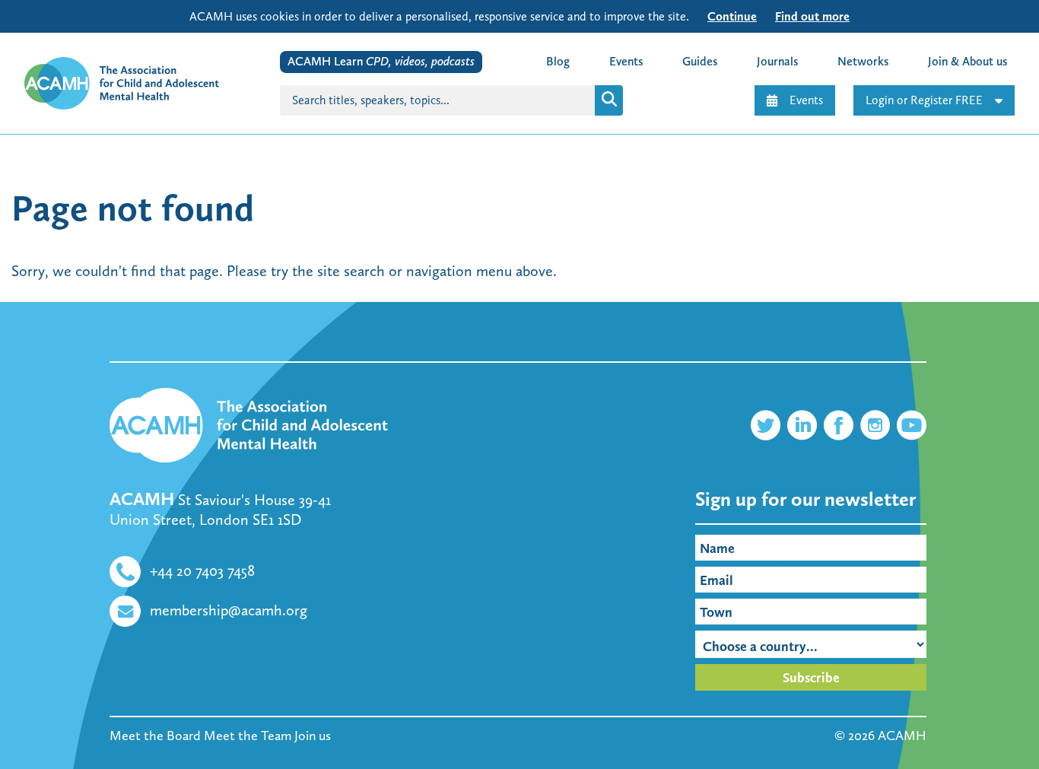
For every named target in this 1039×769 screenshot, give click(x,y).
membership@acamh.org (228, 610)
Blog (558, 61)
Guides (699, 61)
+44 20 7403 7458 (202, 570)
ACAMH (902, 735)
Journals (777, 61)
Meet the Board (155, 735)
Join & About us (967, 61)
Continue (732, 16)
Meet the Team (247, 735)
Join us (312, 735)
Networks (862, 61)
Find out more (812, 16)
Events (806, 100)
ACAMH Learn (381, 61)
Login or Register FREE (924, 100)
